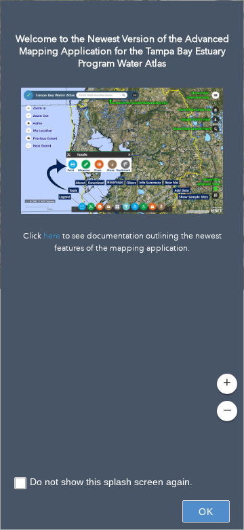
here (51, 236)
